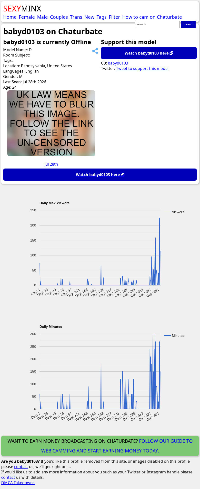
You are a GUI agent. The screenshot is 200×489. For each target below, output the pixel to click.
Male (42, 17)
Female (27, 17)
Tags (102, 17)
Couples (59, 17)
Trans (76, 17)
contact (21, 466)
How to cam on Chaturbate (152, 17)
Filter (114, 17)
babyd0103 (118, 63)
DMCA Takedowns (18, 482)
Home (10, 17)
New (89, 17)
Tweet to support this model (142, 68)
